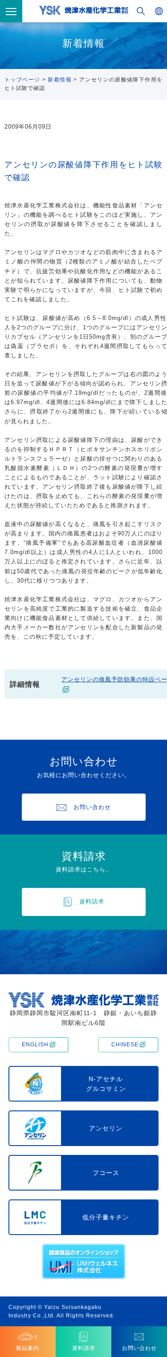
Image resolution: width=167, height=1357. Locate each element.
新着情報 (60, 80)
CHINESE (124, 1044)
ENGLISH (35, 1044)
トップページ (22, 80)
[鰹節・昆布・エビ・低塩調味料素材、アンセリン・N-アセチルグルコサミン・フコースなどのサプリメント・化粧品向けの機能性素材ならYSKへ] (83, 11)
